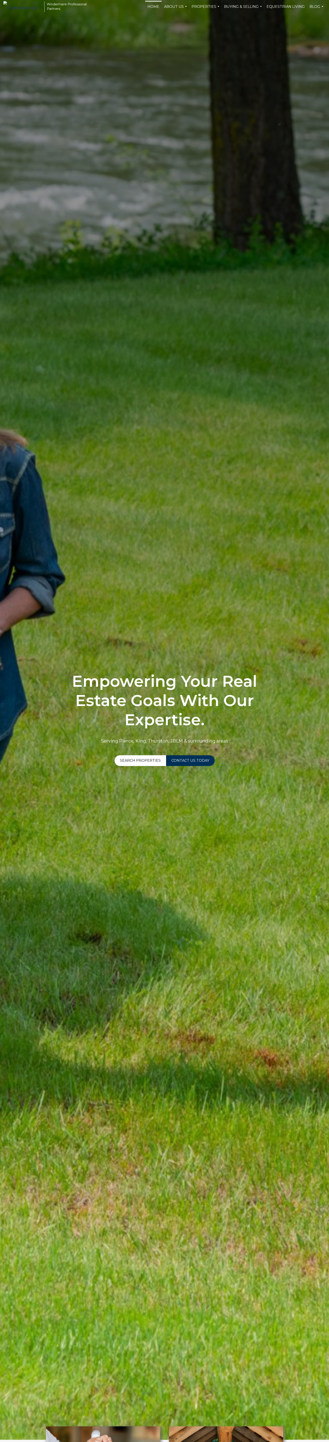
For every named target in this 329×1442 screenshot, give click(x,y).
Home (153, 6)
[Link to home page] (22, 6)
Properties (206, 8)
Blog (317, 8)
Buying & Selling (243, 8)
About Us (176, 8)
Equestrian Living (286, 6)
